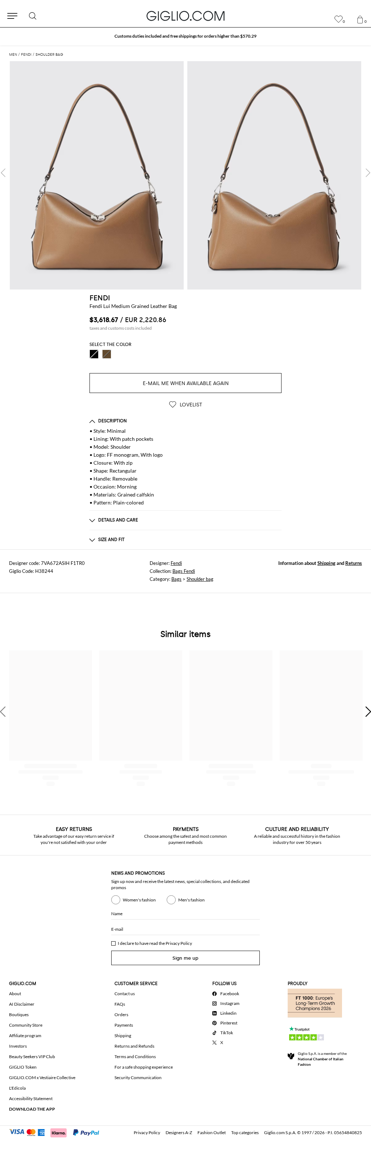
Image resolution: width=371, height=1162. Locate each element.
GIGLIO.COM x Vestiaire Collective (42, 1077)
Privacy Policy (179, 943)
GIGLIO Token (23, 1067)
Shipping (326, 563)
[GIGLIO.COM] (185, 15)
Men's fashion (191, 900)
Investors (18, 1046)
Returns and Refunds (134, 1046)
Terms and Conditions (135, 1056)
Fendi (176, 563)
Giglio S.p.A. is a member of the (322, 1058)
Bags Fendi (183, 571)
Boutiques (19, 1014)
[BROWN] (106, 354)
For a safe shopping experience (143, 1067)
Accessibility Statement (31, 1098)
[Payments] (57, 1132)
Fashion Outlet (211, 1132)
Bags (176, 579)
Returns (353, 563)
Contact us (124, 993)
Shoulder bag (200, 579)
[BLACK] (94, 354)
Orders (121, 1014)
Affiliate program (25, 1035)
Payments (123, 1025)
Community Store (25, 1025)
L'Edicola (17, 1088)
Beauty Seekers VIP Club (32, 1056)
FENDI (99, 297)
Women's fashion (139, 900)
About (15, 993)
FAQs (119, 1004)
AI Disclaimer (21, 1004)
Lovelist (190, 405)
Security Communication (138, 1077)
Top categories (245, 1132)
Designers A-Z (179, 1132)
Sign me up (185, 958)
